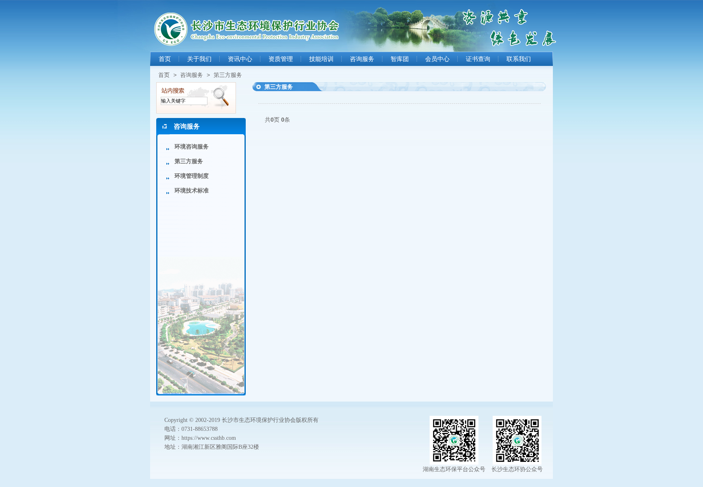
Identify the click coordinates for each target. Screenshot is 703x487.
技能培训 (321, 59)
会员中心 (437, 59)
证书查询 (478, 59)
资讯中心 (240, 59)
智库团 (400, 59)
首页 (165, 59)
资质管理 (281, 59)
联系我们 (519, 59)
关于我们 (199, 59)
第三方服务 (228, 75)
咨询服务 (362, 59)
